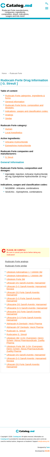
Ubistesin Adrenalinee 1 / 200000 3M (24, 275)
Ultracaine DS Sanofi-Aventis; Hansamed (26, 304)
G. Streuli (9, 157)
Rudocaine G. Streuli (17, 334)
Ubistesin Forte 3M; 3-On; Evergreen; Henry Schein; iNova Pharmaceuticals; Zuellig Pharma (25, 348)
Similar (8, 118)
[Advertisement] (25, 44)
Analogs (9, 115)
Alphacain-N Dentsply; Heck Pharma (24, 323)
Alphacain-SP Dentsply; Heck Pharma (25, 327)
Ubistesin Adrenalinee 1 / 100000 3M (24, 272)
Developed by (42, 451)
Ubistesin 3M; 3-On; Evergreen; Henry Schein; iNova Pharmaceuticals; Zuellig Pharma (25, 340)
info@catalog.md (43, 441)
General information (14, 101)
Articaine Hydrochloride (16, 142)
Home (4, 73)
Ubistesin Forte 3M (16, 279)
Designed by (44, 447)
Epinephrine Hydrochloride (18, 145)
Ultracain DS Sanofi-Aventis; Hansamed (26, 283)
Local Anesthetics (13, 132)
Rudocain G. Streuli (16, 331)
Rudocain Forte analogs (16, 261)
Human (8, 129)
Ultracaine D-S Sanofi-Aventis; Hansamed (27, 308)
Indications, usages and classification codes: (26, 111)
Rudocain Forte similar (16, 266)
